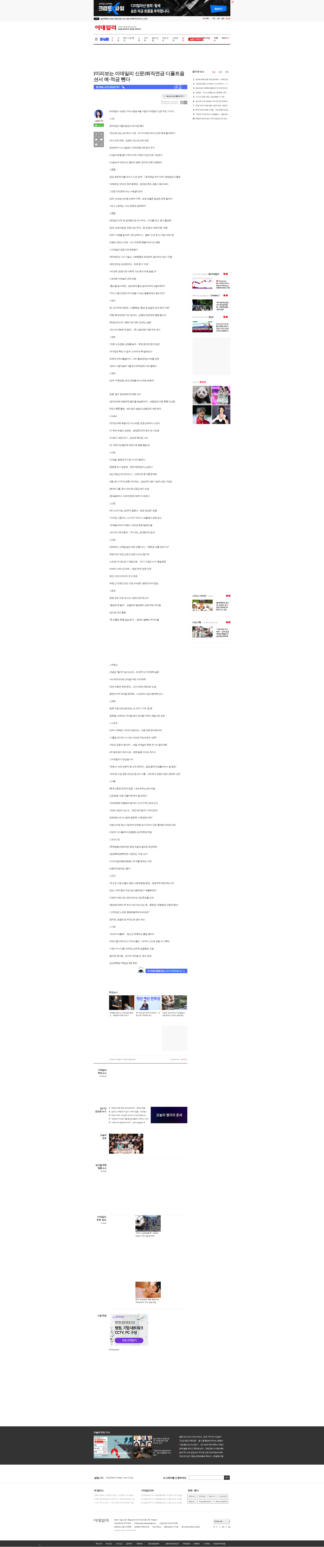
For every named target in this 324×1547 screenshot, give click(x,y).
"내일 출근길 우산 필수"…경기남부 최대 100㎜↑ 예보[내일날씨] (204, 1445)
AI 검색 (103, 39)
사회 (118, 39)
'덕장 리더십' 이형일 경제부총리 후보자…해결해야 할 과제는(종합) (205, 1456)
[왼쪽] (139, 1135)
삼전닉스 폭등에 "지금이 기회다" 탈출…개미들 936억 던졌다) (132, 1112)
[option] (141, 18)
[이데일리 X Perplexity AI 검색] (140, 87)
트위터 (101, 134)
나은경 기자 (99, 121)
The (225, 38)
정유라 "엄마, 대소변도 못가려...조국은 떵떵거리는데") (129, 1115)
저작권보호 (186, 1544)
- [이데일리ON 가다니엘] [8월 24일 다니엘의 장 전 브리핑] (161, 1499)
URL (101, 144)
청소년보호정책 (153, 1544)
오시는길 (119, 1544)
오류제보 (196, 1544)
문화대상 (191, 1496)
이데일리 (118, 27)
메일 (96, 139)
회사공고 (109, 1544)
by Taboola (102, 1076)
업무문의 (129, 1544)
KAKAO (96, 144)
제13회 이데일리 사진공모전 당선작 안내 (121, 1478)
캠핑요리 (191, 1502)
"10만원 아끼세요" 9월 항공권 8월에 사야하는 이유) (128, 1119)
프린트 (101, 139)
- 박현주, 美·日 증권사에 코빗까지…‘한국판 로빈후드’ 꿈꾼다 (115, 1499)
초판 (222, 18)
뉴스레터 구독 (174, 1059)
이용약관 (139, 1544)
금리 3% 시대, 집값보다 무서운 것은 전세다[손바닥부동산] (202, 1452)
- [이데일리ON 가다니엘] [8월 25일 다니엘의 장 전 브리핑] (161, 1495)
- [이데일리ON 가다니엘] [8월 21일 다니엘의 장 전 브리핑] (161, 1503)
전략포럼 (202, 1496)
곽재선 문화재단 (221, 1502)
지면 (218, 18)
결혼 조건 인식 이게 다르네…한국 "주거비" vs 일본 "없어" (201, 1437)
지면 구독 (184, 1059)
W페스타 (212, 1496)
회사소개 (99, 1544)
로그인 (228, 18)
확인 (226, 1478)
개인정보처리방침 (219, 1544)
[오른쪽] (141, 1135)
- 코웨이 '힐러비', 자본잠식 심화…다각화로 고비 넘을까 (114, 1495)
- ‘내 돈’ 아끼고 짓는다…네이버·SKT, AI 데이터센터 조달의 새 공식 (115, 1503)
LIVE (96, 19)
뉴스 (214, 72)
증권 (220, 72)
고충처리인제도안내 (172, 1544)
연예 (226, 72)
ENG (207, 18)
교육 (139, 39)
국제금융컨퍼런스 (205, 1502)
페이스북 (96, 134)
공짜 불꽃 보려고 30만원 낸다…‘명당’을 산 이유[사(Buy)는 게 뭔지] (205, 1448)
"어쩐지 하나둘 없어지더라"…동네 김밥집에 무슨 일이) (130, 1122)
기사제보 (207, 1544)
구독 (213, 18)
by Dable (103, 1171)
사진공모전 (223, 1496)
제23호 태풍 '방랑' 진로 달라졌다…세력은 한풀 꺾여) (129, 1108)
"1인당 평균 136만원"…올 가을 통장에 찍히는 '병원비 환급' (202, 1441)
